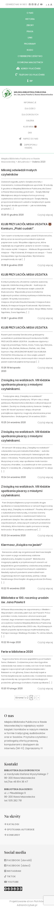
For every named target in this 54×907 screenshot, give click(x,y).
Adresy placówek (30, 68)
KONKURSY (13, 835)
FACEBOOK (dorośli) (19, 860)
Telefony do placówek (31, 74)
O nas (30, 12)
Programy (30, 43)
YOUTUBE (12, 882)
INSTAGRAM (13, 871)
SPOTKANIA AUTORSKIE (20, 829)
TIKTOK (11, 876)
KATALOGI (12, 824)
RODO (30, 49)
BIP (31, 80)
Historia (30, 19)
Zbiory (30, 25)
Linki (30, 37)
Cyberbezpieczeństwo (30, 56)
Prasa (30, 31)
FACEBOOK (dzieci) (18, 865)
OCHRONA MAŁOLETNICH (30, 62)
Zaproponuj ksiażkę (30, 146)
